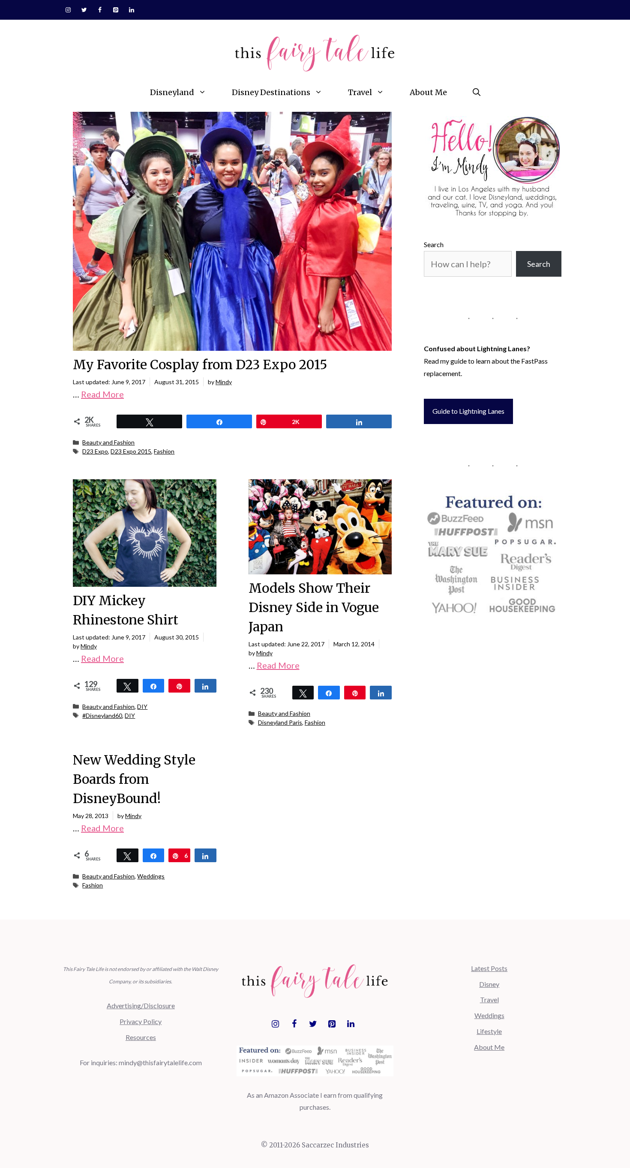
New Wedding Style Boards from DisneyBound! (134, 779)
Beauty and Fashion (108, 442)
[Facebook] (100, 10)
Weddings (151, 876)
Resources (141, 1037)
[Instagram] (68, 10)
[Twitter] (84, 10)
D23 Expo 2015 (131, 451)
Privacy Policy (141, 1021)
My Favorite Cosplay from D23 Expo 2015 (200, 364)
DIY (142, 706)
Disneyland (172, 92)
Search (434, 244)
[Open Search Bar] (476, 92)
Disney (489, 984)
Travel (360, 92)
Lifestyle (489, 1031)
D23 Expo (95, 451)
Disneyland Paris (280, 722)
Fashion (164, 451)
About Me (428, 92)
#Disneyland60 (102, 715)
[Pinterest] (115, 10)
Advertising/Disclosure (141, 1005)
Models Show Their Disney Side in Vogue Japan (314, 607)
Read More (102, 394)
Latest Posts (489, 968)
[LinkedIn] (131, 10)
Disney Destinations (271, 92)
